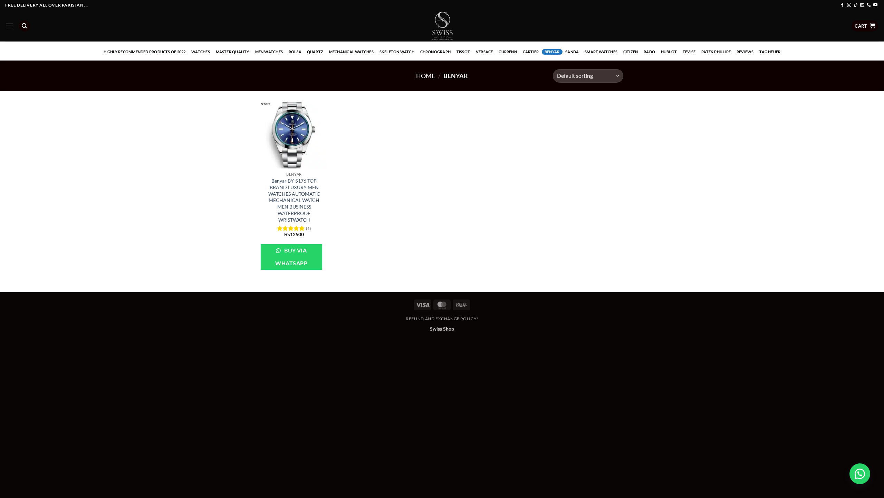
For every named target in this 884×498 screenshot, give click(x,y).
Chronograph (435, 51)
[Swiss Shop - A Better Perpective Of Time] (442, 26)
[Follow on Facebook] (842, 5)
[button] (9, 25)
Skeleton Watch (396, 51)
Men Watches (269, 51)
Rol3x (295, 51)
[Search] (24, 26)
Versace (484, 51)
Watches (200, 51)
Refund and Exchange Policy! (442, 318)
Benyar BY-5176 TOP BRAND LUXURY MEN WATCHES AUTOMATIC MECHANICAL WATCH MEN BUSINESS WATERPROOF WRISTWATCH (294, 200)
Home (425, 76)
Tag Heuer (769, 51)
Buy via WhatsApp (291, 256)
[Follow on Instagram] (849, 5)
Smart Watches (601, 51)
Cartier (531, 51)
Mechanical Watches (351, 51)
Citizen (630, 51)
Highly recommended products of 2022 (145, 51)
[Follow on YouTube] (875, 5)
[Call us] (869, 5)
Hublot (669, 51)
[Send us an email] (862, 5)
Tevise (689, 51)
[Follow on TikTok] (856, 5)
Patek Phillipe (716, 51)
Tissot (463, 51)
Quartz (315, 51)
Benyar (552, 51)
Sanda (572, 51)
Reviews (745, 51)
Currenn (508, 51)
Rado (649, 51)
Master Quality (232, 51)
